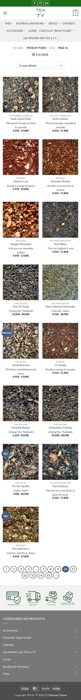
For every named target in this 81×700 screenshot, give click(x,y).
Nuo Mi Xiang (21, 306)
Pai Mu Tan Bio (20, 486)
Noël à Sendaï (60, 118)
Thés (8, 23)
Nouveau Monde (60, 181)
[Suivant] (56, 575)
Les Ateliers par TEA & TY (40, 38)
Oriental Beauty (20, 427)
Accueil (18, 47)
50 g (52, 47)
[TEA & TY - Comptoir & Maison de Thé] (40, 13)
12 (25, 575)
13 (33, 575)
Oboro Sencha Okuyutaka (60, 306)
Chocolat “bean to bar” (55, 30)
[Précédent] (6, 569)
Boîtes (53, 23)
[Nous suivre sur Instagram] (40, 3)
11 (73, 569)
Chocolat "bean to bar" (17, 637)
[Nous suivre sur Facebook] (34, 3)
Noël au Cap (21, 181)
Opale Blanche (20, 365)
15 (48, 575)
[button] (5, 13)
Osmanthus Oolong (60, 427)
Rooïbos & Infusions (30, 23)
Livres (32, 30)
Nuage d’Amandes (20, 244)
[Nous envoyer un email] (46, 3)
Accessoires (15, 30)
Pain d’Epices (60, 486)
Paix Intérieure (20, 548)
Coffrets (69, 23)
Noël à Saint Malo (21, 118)
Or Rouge (60, 365)
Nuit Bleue (60, 244)
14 (40, 575)
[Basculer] (76, 630)
